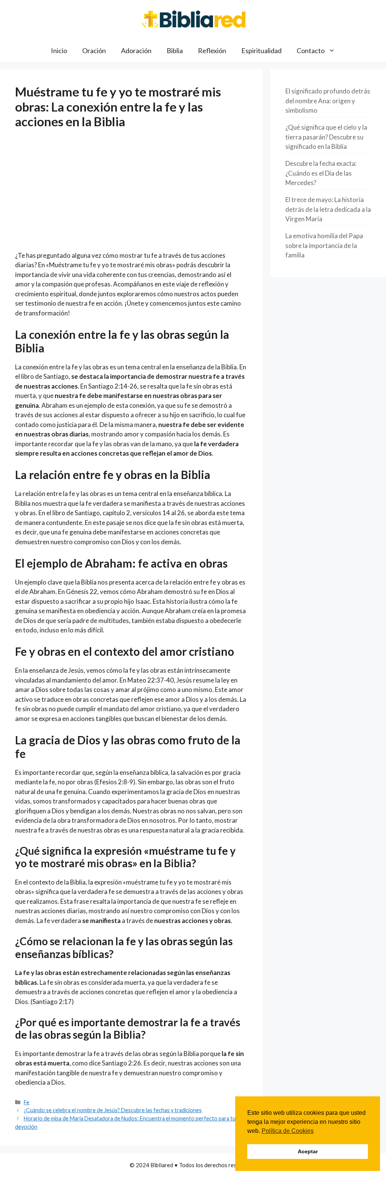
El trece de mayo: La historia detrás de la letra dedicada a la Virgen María (328, 209)
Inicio (59, 50)
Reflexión (212, 50)
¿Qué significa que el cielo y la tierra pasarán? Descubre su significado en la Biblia (326, 136)
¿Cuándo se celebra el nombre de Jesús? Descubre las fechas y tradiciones (113, 1110)
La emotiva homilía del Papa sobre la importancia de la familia (324, 245)
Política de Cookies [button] (288, 1131)
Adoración (136, 50)
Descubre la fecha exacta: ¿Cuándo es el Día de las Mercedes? (321, 173)
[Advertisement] (131, 195)
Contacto (311, 50)
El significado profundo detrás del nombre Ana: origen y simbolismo (327, 100)
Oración (94, 50)
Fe (26, 1102)
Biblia (175, 50)
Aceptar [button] (308, 1151)
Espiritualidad (261, 50)
